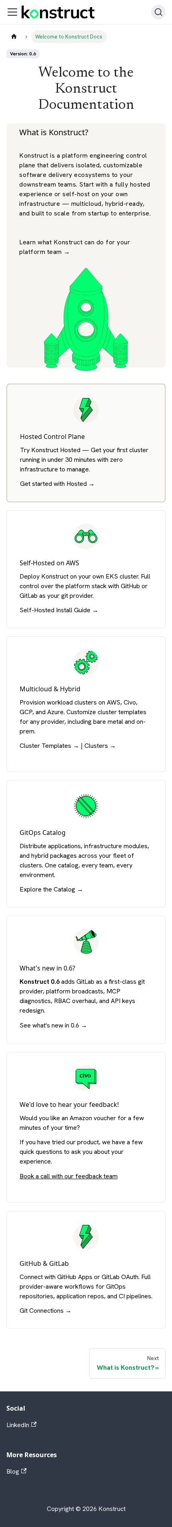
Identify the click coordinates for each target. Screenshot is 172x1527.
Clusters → (100, 745)
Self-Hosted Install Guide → (59, 610)
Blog (12, 1471)
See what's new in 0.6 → (53, 1025)
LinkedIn (17, 1425)
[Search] (158, 12)
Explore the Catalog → (51, 889)
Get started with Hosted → (57, 483)
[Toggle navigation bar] (12, 12)
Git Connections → (46, 1310)
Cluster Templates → (49, 745)
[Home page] (14, 36)
